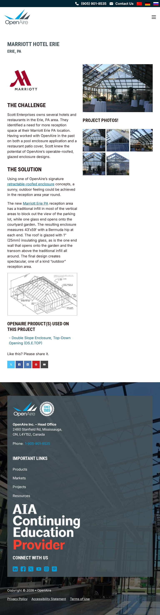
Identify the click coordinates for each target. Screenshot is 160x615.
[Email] (44, 364)
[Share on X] (11, 364)
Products (20, 469)
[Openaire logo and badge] (33, 408)
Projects (19, 487)
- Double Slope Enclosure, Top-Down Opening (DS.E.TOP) (40, 340)
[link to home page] (17, 17)
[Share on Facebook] (19, 364)
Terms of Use (80, 599)
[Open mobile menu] (154, 17)
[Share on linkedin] (27, 364)
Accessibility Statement (48, 599)
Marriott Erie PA (35, 203)
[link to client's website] (23, 80)
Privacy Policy (17, 599)
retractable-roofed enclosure (30, 184)
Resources (21, 496)
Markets (19, 478)
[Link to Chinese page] (139, 3)
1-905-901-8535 (37, 443)
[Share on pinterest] (36, 364)
